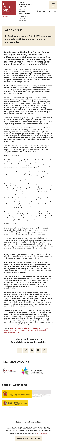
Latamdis (5, 17)
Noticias (22, 7)
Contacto (23, 21)
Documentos (24, 16)
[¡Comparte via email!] (38, 350)
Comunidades (24, 14)
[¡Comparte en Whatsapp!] (44, 350)
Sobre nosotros (25, 5)
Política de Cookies (41, 433)
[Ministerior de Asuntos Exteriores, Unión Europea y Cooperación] (26, 393)
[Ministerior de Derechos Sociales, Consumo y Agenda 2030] (15, 404)
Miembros (23, 12)
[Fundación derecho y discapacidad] (10, 371)
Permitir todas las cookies (28, 439)
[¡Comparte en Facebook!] (19, 350)
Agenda (22, 9)
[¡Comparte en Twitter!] (25, 350)
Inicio (21, 2)
